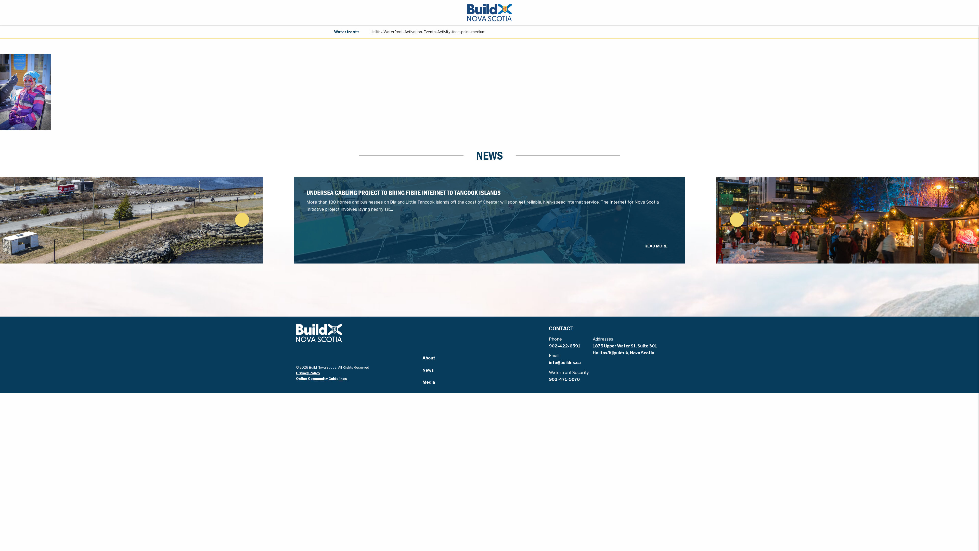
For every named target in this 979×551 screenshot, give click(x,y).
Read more (656, 246)
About (428, 358)
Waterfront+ (346, 32)
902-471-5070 (564, 379)
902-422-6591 (564, 346)
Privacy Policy (308, 373)
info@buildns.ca (565, 362)
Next (737, 220)
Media (428, 382)
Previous (242, 220)
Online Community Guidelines (321, 379)
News (428, 370)
